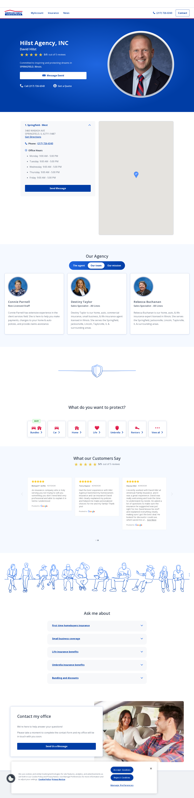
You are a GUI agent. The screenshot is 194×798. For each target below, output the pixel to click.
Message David (55, 75)
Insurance (53, 13)
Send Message (58, 188)
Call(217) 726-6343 (34, 86)
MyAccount (37, 13)
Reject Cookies (122, 777)
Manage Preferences (121, 785)
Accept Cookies (122, 770)
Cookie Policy (44, 779)
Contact (182, 13)
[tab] (79, 265)
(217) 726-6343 (164, 13)
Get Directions (33, 136)
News (66, 13)
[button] (136, 175)
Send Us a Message (56, 746)
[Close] (151, 768)
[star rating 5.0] (144, 481)
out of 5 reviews (55, 54)
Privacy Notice (58, 779)
